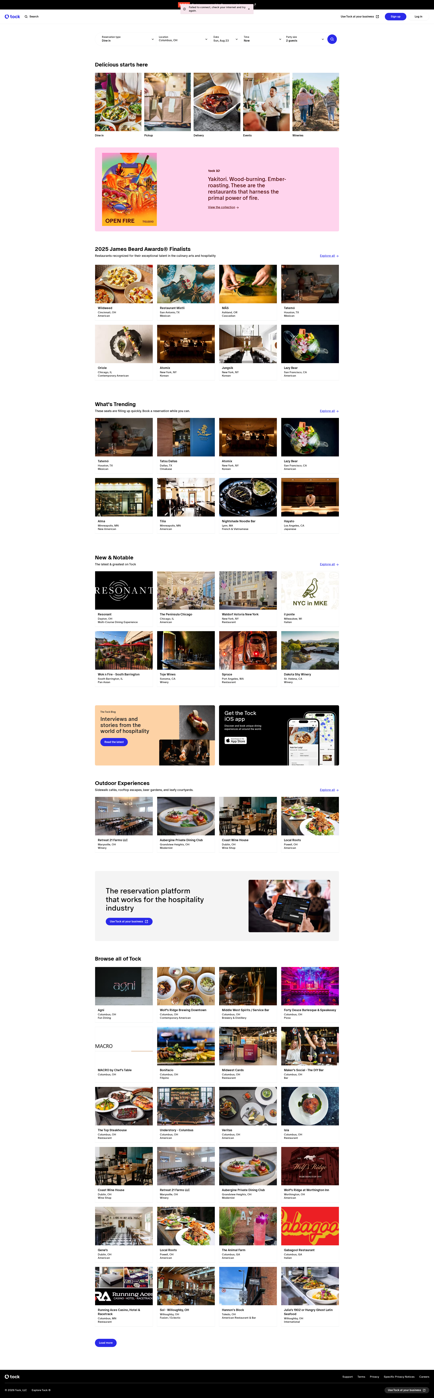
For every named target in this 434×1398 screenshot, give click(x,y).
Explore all (327, 255)
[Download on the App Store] (248, 740)
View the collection (221, 207)
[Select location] (206, 39)
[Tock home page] (12, 16)
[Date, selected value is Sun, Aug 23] (236, 39)
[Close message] (248, 9)
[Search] (332, 39)
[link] (124, 293)
